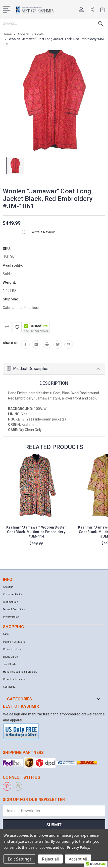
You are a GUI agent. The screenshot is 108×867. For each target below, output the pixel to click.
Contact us (9, 686)
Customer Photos (13, 594)
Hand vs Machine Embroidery (20, 671)
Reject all (50, 859)
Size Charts (9, 664)
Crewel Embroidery (14, 679)
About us (8, 587)
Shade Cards (10, 656)
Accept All (78, 859)
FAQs (6, 634)
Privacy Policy (11, 617)
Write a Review (43, 232)
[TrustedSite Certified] (36, 327)
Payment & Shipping (14, 641)
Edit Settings (20, 859)
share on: (11, 342)
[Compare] (92, 11)
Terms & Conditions (14, 609)
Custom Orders (12, 649)
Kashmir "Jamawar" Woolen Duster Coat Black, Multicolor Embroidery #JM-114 (36, 531)
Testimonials (10, 602)
